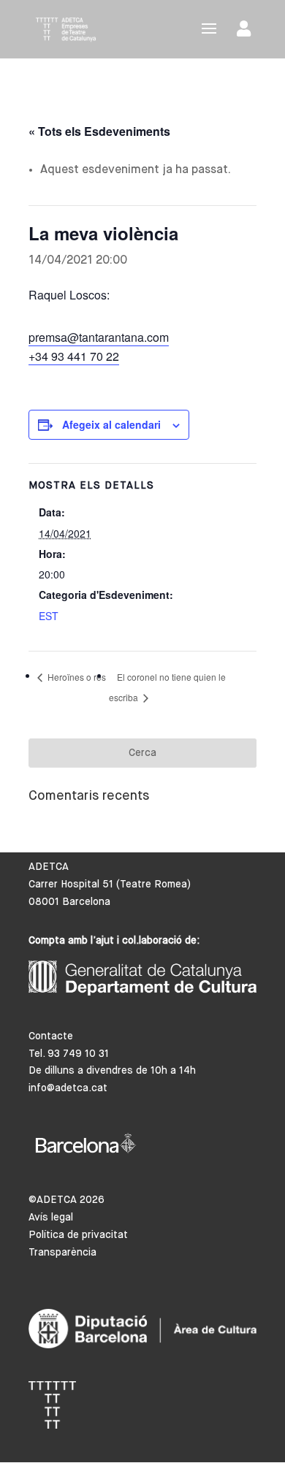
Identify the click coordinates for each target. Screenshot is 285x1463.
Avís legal (50, 1217)
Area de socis (246, 31)
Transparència (62, 1253)
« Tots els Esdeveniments (99, 131)
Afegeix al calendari (111, 424)
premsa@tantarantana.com (98, 337)
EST (48, 615)
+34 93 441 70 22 (73, 356)
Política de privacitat (78, 1235)
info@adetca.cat (67, 1088)
